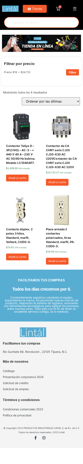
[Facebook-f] (37, 439)
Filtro (72, 72)
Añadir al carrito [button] (17, 177)
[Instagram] (45, 439)
